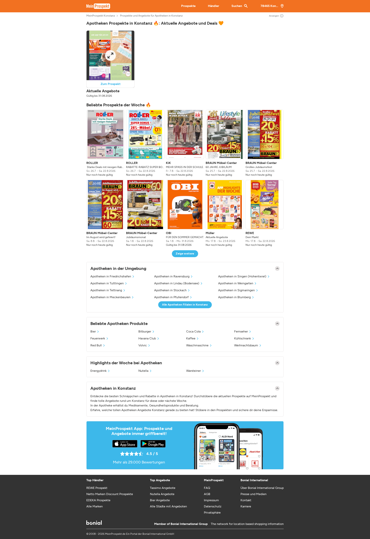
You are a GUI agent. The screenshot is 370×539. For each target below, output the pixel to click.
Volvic (142, 345)
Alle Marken (94, 506)
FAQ (207, 488)
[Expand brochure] (110, 55)
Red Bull (96, 345)
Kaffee (190, 338)
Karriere (245, 506)
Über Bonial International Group (262, 488)
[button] (110, 64)
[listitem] (105, 143)
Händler (213, 6)
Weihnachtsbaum (246, 345)
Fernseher (241, 331)
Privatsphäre (212, 512)
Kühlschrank (242, 338)
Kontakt (245, 500)
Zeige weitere (185, 253)
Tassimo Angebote (162, 488)
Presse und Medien (253, 494)
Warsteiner (193, 371)
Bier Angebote (160, 500)
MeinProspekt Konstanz (100, 15)
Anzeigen (274, 15)
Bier (93, 331)
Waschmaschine (197, 345)
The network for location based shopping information (247, 524)
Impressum (211, 500)
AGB (207, 494)
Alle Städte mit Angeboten (168, 506)
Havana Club (147, 338)
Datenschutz (212, 506)
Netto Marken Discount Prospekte (109, 494)
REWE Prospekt (96, 488)
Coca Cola (193, 331)
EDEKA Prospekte (98, 500)
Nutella (143, 371)
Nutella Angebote (162, 494)
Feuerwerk (97, 338)
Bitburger (144, 331)
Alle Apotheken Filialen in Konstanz (185, 304)
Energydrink (98, 371)
